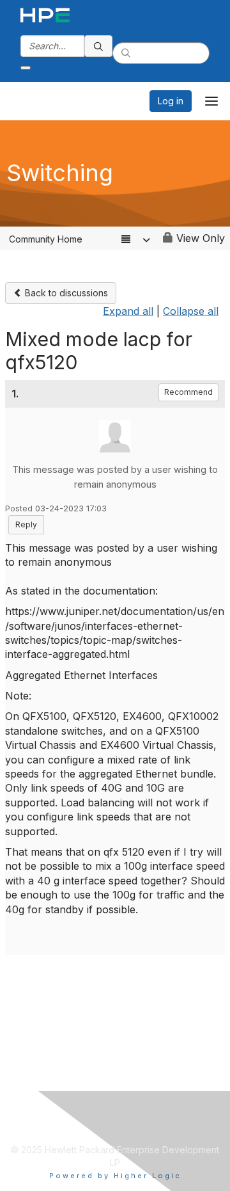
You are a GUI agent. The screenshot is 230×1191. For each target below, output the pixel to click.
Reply (26, 524)
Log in (170, 100)
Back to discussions (65, 292)
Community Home (45, 239)
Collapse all (190, 311)
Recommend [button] (188, 392)
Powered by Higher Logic (115, 1175)
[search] (98, 46)
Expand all (128, 311)
